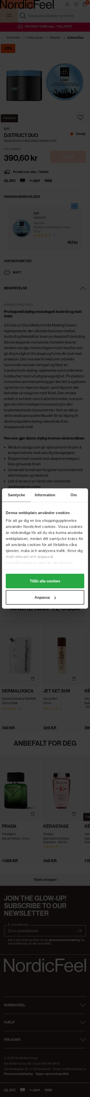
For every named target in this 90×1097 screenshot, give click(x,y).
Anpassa (42, 597)
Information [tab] (45, 495)
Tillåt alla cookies (45, 581)
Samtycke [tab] (16, 495)
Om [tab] (73, 495)
